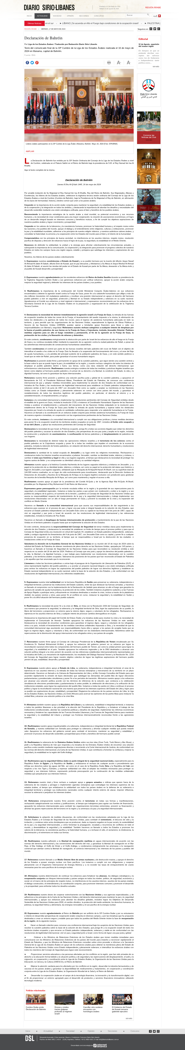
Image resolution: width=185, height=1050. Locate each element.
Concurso (99, 16)
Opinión (91, 1031)
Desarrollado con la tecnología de (82, 1045)
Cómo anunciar (59, 1037)
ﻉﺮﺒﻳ (155, 15)
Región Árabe (30, 29)
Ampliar (30, 151)
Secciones (112, 1031)
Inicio (29, 16)
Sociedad (70, 1031)
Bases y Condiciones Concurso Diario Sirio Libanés (83, 1037)
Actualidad (48, 1031)
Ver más (129, 1018)
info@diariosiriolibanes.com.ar (109, 1039)
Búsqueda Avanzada (46, 1037)
